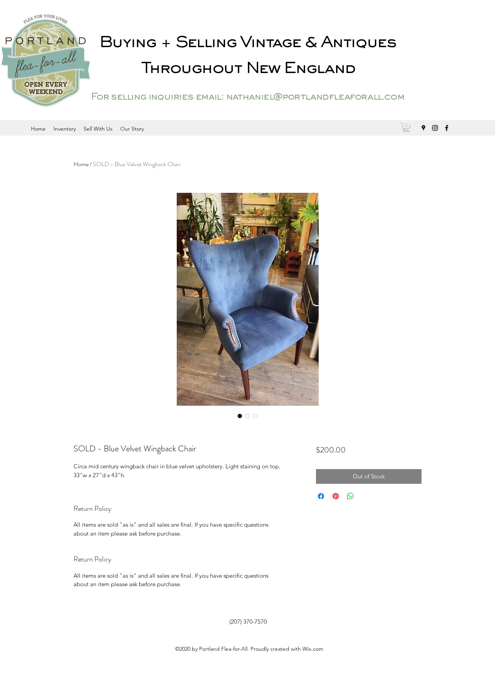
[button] (406, 127)
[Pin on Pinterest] (335, 496)
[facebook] (447, 128)
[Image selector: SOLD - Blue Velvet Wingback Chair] (240, 416)
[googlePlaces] (423, 128)
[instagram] (435, 128)
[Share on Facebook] (321, 496)
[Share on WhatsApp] (350, 496)
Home (81, 164)
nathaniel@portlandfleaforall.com (315, 97)
